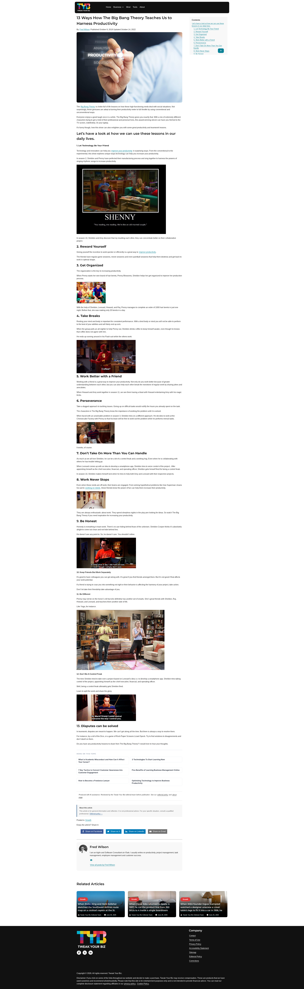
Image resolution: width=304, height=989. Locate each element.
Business (117, 7)
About (142, 7)
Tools (135, 7)
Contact (192, 936)
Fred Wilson (85, 29)
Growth (88, 820)
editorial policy (162, 795)
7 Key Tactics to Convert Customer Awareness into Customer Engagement (100, 771)
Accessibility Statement (199, 948)
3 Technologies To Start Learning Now (148, 759)
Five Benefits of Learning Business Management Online (156, 770)
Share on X (115, 831)
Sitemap (192, 952)
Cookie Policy (143, 984)
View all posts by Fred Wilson (102, 865)
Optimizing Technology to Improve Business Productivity (151, 781)
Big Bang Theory (88, 107)
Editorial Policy (195, 957)
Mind (128, 7)
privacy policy (130, 984)
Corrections (194, 961)
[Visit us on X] (84, 952)
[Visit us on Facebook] (79, 952)
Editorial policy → (96, 814)
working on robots (92, 488)
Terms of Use (194, 940)
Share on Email (159, 831)
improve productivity (147, 252)
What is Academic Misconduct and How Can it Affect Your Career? (101, 760)
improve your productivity (121, 151)
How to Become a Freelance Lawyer (94, 780)
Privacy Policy (195, 944)
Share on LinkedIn (136, 831)
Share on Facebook (93, 831)
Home (108, 7)
